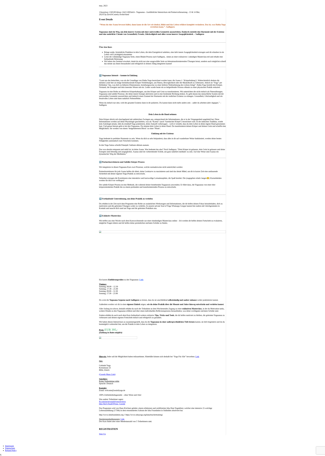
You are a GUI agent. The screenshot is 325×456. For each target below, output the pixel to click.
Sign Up (102, 434)
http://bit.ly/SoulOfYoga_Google (112, 404)
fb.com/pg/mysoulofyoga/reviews (112, 401)
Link (141, 280)
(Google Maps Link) (107, 374)
